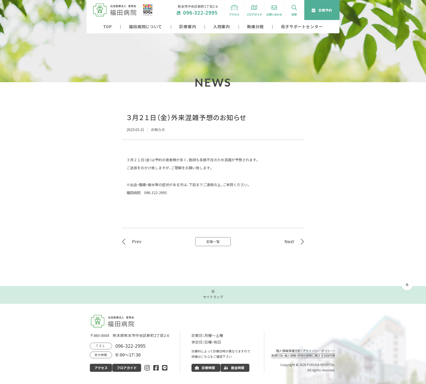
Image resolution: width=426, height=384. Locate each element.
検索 (294, 14)
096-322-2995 (200, 12)
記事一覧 (213, 241)
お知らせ (158, 130)
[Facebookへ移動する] (156, 367)
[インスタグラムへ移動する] (147, 367)
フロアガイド (254, 14)
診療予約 (325, 10)
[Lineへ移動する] (165, 367)
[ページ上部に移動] (407, 284)
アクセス (234, 14)
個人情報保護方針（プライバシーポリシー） (305, 350)
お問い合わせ (274, 14)
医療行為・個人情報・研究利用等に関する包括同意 (303, 355)
